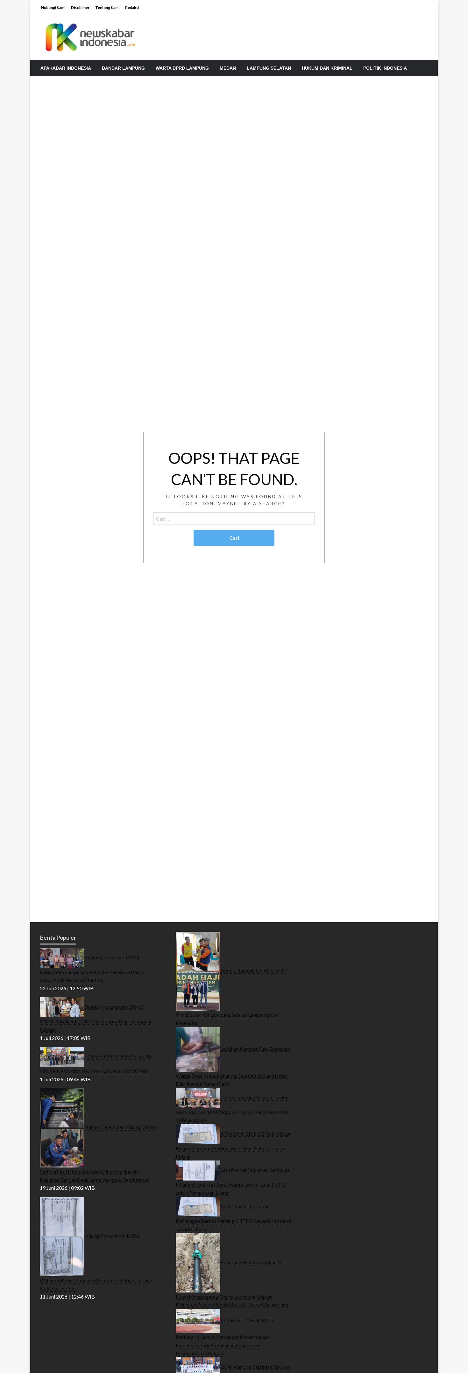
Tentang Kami (107, 7)
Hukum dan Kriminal (327, 68)
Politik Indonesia (385, 68)
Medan (228, 68)
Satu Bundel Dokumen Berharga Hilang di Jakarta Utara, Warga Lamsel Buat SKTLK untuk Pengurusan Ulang (233, 1181)
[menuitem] (65, 68)
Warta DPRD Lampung (182, 68)
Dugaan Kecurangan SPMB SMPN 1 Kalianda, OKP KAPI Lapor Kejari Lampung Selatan (96, 1018)
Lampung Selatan (269, 68)
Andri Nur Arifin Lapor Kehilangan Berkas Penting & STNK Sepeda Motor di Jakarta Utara (233, 1217)
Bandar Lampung (123, 68)
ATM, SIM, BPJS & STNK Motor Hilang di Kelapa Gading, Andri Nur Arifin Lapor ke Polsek (233, 1145)
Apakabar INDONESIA (65, 68)
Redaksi (132, 7)
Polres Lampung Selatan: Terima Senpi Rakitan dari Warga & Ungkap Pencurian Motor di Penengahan (234, 1108)
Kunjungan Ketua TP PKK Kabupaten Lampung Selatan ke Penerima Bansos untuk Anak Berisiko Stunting (93, 968)
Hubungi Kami (53, 7)
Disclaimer (80, 7)
